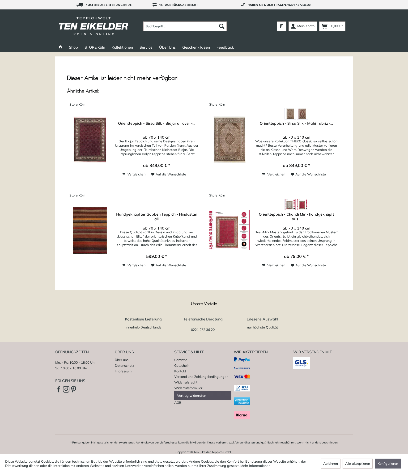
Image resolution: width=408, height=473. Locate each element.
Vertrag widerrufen (191, 395)
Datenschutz (124, 365)
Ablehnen (330, 463)
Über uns (121, 360)
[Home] (60, 47)
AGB (177, 403)
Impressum (123, 371)
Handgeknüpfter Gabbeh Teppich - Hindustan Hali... (156, 216)
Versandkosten (245, 442)
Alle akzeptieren (357, 463)
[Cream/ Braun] (290, 204)
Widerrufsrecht (185, 382)
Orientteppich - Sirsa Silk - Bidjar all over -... (156, 123)
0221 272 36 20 (203, 330)
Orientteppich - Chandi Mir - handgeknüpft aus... (296, 216)
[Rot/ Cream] (302, 113)
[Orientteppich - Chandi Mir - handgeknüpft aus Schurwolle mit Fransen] (229, 230)
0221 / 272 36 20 (299, 5)
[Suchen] (222, 26)
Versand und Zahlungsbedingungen (201, 377)
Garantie (180, 360)
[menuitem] (185, 26)
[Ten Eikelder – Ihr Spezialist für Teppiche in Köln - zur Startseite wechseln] (94, 26)
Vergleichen (136, 174)
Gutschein (181, 365)
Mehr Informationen (255, 466)
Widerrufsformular (188, 388)
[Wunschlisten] (281, 26)
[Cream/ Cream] (290, 113)
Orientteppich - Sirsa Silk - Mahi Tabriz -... (296, 123)
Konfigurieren (388, 463)
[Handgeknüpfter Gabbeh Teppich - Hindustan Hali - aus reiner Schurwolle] (90, 230)
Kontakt (180, 371)
